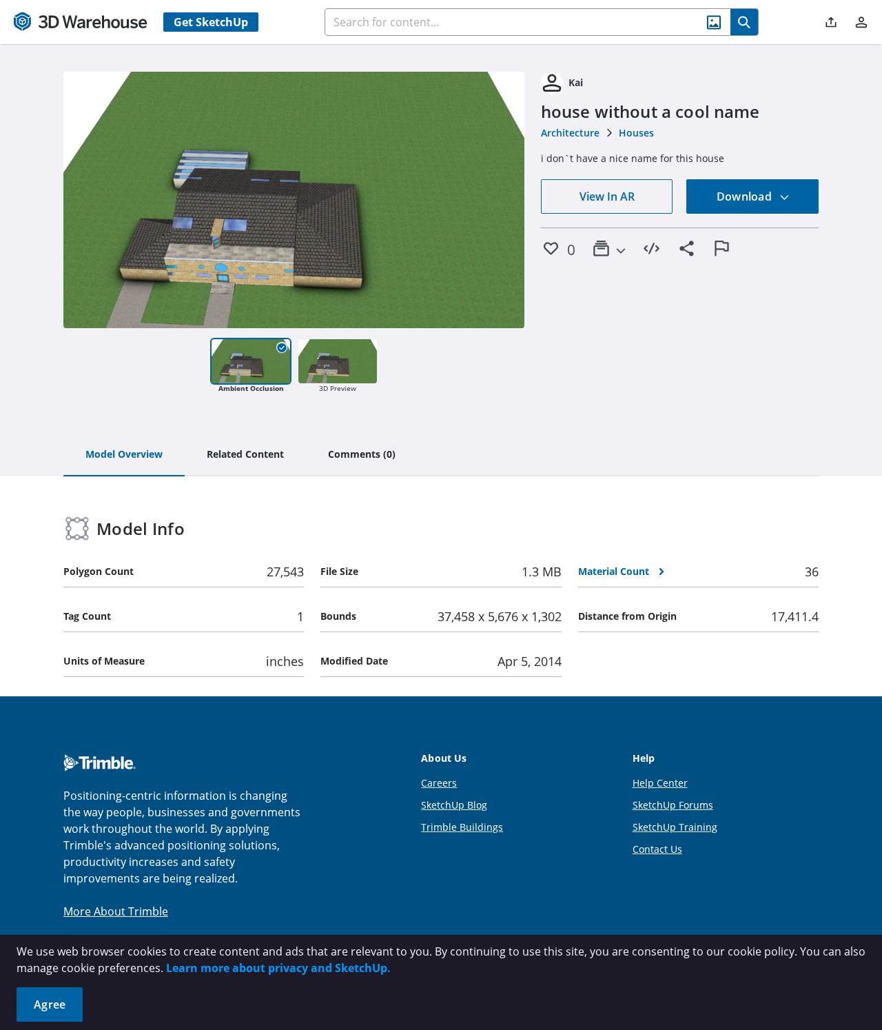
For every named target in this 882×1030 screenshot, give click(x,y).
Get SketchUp (211, 22)
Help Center (660, 782)
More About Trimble (115, 911)
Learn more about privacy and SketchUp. (278, 968)
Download (746, 196)
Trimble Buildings (462, 827)
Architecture (570, 132)
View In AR (607, 196)
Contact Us (657, 849)
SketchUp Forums (673, 804)
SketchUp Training (675, 827)
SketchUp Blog (454, 804)
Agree (49, 1004)
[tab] (124, 455)
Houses (636, 132)
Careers (439, 782)
